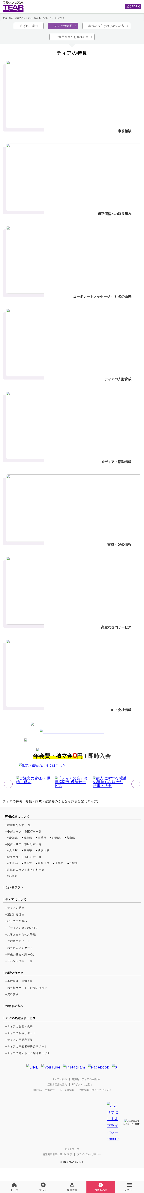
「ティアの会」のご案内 (23, 927)
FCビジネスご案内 (82, 1084)
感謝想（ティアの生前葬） (86, 1079)
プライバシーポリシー (89, 1154)
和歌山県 (43, 850)
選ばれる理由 (29, 26)
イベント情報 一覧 (20, 961)
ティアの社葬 (59, 1079)
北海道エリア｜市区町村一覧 (25, 869)
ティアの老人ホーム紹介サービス (28, 1053)
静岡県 (56, 837)
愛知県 (13, 837)
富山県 (71, 837)
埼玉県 (28, 862)
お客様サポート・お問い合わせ (27, 987)
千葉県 (59, 862)
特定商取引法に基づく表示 (57, 1154)
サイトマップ (72, 1149)
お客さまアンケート (20, 947)
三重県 (42, 837)
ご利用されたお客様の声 (72, 37)
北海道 (13, 875)
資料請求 (13, 994)
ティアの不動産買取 (20, 1039)
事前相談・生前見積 (20, 981)
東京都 (13, 862)
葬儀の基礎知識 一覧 (20, 954)
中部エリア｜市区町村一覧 (24, 831)
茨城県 (73, 862)
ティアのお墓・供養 (20, 1026)
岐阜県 (28, 837)
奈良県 (28, 850)
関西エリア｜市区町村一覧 (24, 844)
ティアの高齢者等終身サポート (27, 1046)
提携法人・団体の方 (44, 1090)
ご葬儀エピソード (18, 941)
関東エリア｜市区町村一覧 (24, 856)
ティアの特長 (63, 26)
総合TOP (132, 6)
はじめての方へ (17, 921)
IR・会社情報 (67, 1090)
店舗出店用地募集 (57, 1084)
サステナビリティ (101, 1090)
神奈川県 (43, 862)
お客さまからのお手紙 (21, 934)
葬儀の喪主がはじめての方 (106, 26)
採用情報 (84, 1090)
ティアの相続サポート (21, 1033)
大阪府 (13, 850)
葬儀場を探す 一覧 (19, 824)
